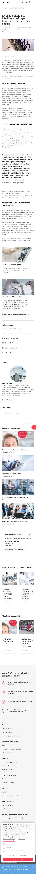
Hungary (17, 872)
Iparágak (4, 745)
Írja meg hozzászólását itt (12, 413)
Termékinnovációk (7, 732)
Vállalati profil (5, 766)
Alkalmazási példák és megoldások (11, 749)
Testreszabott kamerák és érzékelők (12, 736)
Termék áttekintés (7, 728)
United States (7, 872)
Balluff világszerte (7, 769)
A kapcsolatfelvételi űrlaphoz (14, 549)
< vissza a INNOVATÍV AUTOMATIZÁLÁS (13, 8)
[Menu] (33, 2)
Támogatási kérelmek (8, 779)
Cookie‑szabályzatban (9, 839)
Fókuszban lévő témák (8, 753)
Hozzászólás (27, 424)
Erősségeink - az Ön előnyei (9, 762)
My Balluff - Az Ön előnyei (9, 782)
